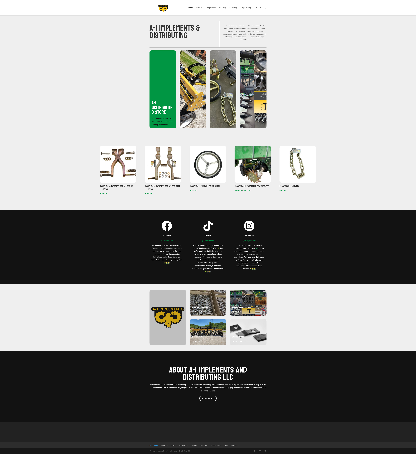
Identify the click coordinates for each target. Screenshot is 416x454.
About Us (198, 8)
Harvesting (232, 8)
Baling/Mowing (245, 8)
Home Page (154, 445)
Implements (211, 8)
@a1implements (208, 241)
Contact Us (235, 445)
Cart (255, 8)
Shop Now (197, 312)
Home (190, 8)
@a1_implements (249, 241)
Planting (222, 8)
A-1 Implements (167, 241)
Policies (173, 445)
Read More (208, 398)
